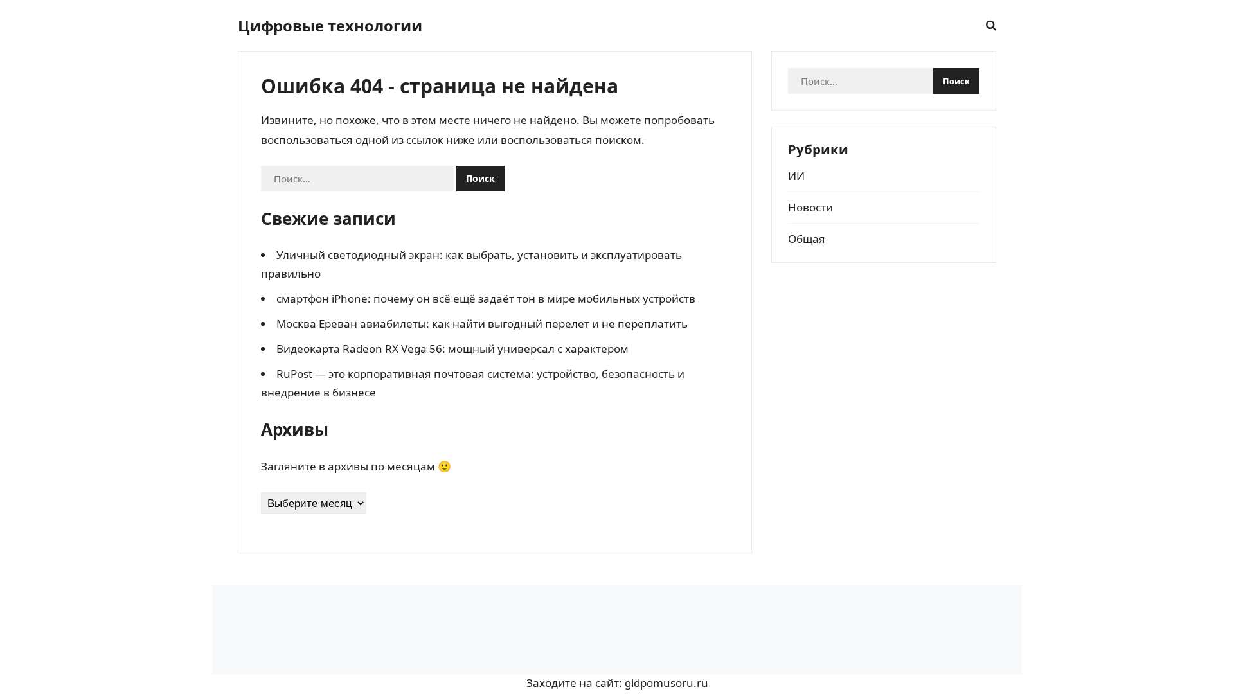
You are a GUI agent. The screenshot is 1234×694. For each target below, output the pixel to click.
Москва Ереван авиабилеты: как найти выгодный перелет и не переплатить (482, 323)
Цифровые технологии (330, 25)
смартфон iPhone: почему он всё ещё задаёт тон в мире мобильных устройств (485, 298)
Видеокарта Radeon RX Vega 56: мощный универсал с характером (452, 348)
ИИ (796, 175)
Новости (810, 207)
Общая (806, 238)
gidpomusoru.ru (666, 682)
